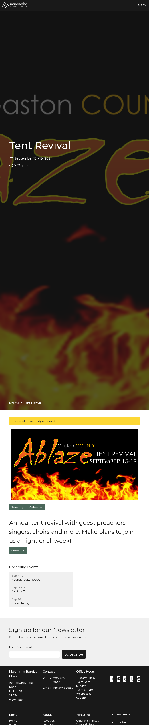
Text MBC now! (120, 714)
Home (13, 720)
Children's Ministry (87, 720)
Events (14, 403)
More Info (18, 550)
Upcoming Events (23, 567)
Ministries (83, 714)
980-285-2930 (59, 680)
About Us (49, 720)
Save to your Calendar (27, 507)
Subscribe (74, 654)
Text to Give (118, 722)
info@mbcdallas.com (63, 687)
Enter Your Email (20, 647)
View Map (16, 699)
